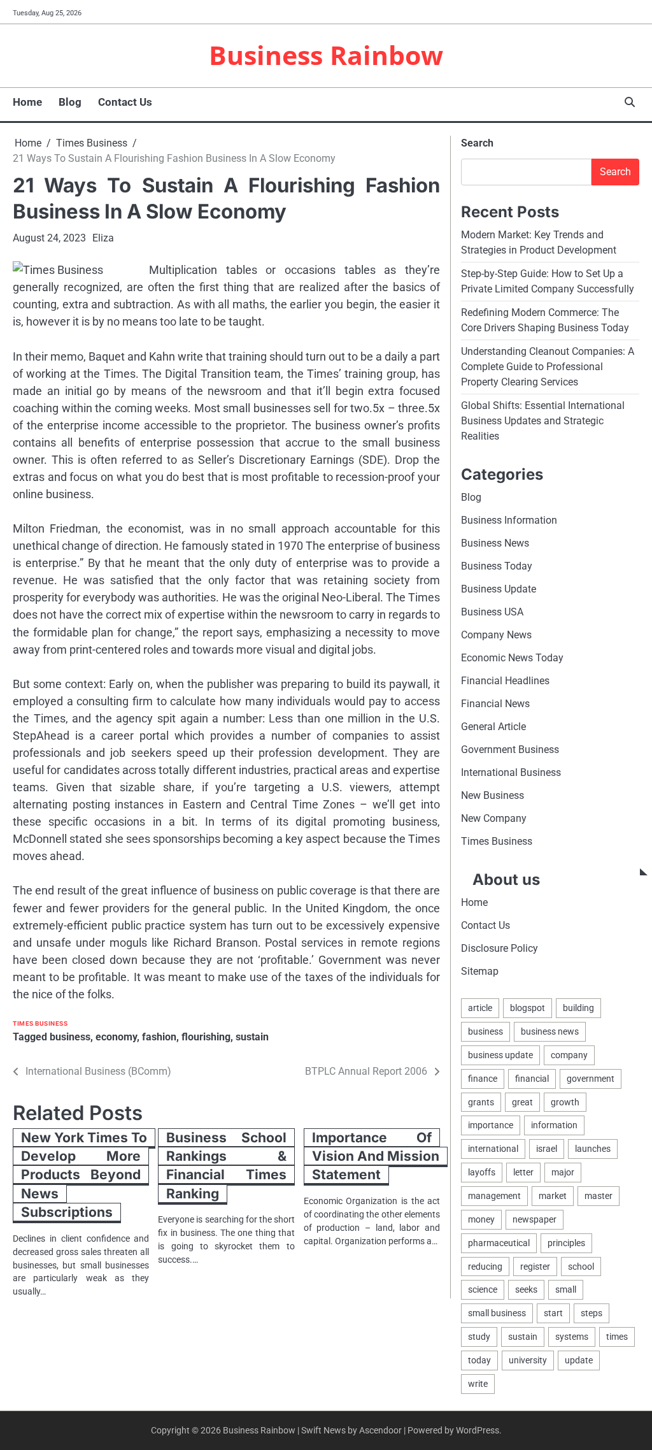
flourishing (205, 1037)
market (553, 1196)
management (494, 1196)
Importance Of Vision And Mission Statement (375, 1156)
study (479, 1337)
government (590, 1078)
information (554, 1125)
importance (490, 1125)
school (581, 1266)
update (579, 1360)
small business (497, 1313)
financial (532, 1078)
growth (565, 1102)
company (569, 1055)
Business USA (492, 612)
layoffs (481, 1172)
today (479, 1360)
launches (593, 1149)
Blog (70, 102)
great (522, 1102)
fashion (159, 1037)
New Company (494, 818)
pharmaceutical (499, 1243)
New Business (492, 795)
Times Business (40, 1023)
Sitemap (480, 971)
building (578, 1008)
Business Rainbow (326, 55)
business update (500, 1055)
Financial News (495, 704)
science (482, 1289)
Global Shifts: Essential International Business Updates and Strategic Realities (543, 420)
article (480, 1008)
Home (27, 102)
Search (477, 143)
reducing (485, 1266)
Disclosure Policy (499, 948)
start (553, 1313)
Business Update (498, 589)
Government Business (510, 749)
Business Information (509, 520)
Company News (496, 635)
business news (550, 1031)
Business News (495, 543)
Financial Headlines (505, 681)
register (535, 1266)
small (565, 1289)
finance (482, 1078)
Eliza (103, 238)
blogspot (527, 1008)
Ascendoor (380, 1430)
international (493, 1149)
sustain (252, 1037)
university (528, 1360)
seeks (526, 1289)
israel (546, 1149)
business (70, 1037)
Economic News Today (512, 658)
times (617, 1337)
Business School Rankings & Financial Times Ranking (226, 1166)
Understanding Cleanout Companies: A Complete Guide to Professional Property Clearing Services (547, 366)
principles (566, 1243)
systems (571, 1337)
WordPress (477, 1430)
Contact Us (125, 102)
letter (523, 1172)
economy (116, 1037)
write (478, 1384)
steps (591, 1313)
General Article (493, 727)
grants (481, 1102)
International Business (511, 772)
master (599, 1196)
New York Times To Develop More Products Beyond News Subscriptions (84, 1175)
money (481, 1219)
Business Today (496, 566)
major (562, 1172)
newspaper (534, 1219)
